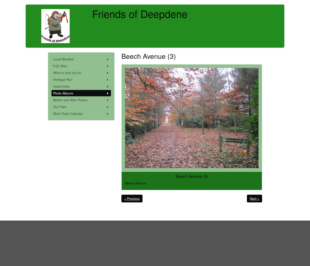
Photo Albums (63, 93)
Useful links (61, 86)
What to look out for (67, 72)
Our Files (59, 106)
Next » (254, 198)
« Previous (132, 198)
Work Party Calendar (68, 113)
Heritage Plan (63, 79)
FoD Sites (60, 66)
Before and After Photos (70, 100)
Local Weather (63, 59)
